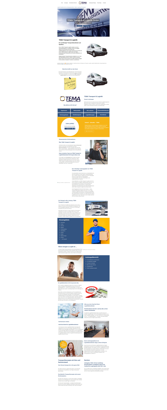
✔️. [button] (71, 64)
